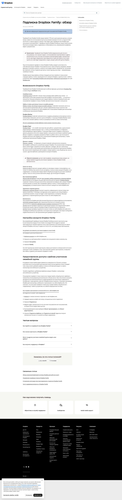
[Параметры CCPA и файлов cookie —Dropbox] (23, 488)
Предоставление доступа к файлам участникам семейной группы (87, 26)
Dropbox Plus (67, 89)
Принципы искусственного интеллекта (66, 449)
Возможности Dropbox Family (86, 20)
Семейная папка (27, 95)
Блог (77, 429)
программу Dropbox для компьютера (43, 78)
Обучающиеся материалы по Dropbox (92, 2)
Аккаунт (29, 7)
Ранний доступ (26, 447)
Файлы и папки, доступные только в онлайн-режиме (37, 106)
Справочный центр (67, 2)
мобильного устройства (31, 272)
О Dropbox (92, 429)
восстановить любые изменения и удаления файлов (56, 178)
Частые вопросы (83, 30)
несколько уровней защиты (30, 202)
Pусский (24, 476)
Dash (37, 439)
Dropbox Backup (27, 116)
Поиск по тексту (27, 168)
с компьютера (60, 271)
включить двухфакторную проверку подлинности (45, 204)
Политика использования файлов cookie (66, 440)
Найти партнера (80, 458)
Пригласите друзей (81, 448)
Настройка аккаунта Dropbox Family (88, 23)
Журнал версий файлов (29, 178)
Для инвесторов (93, 434)
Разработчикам (80, 442)
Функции (25, 440)
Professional (39, 432)
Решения (25, 442)
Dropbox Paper (27, 128)
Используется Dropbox (19, 7)
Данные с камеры (28, 143)
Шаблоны (25, 451)
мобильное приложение (60, 78)
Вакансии (92, 432)
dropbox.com (26, 80)
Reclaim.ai (38, 446)
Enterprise (38, 437)
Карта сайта (66, 453)
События (78, 432)
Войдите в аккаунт (29, 236)
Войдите (26, 296)
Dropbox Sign (39, 444)
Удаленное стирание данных (31, 190)
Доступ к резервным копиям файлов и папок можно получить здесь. (42, 123)
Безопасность (26, 444)
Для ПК (24, 429)
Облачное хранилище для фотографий (53, 439)
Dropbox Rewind (64, 180)
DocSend (38, 441)
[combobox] (61, 12)
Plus (37, 429)
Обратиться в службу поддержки (113, 2)
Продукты (36, 7)
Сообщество (77, 2)
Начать (42, 7)
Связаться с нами (67, 432)
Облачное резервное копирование (53, 448)
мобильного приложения (44, 283)
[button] (24, 13)
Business (38, 434)
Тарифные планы (40, 448)
